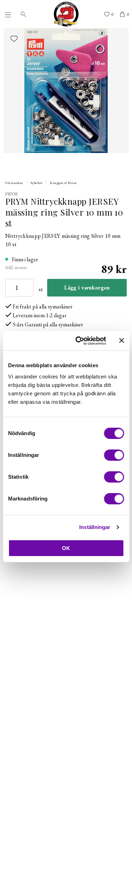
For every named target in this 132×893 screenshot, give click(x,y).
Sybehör (37, 182)
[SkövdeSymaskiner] (66, 14)
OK (66, 548)
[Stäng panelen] (121, 340)
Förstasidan (14, 182)
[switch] (114, 455)
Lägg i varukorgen (86, 287)
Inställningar (94, 527)
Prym (11, 194)
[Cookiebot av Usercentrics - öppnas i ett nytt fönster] (78, 340)
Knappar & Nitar (63, 182)
